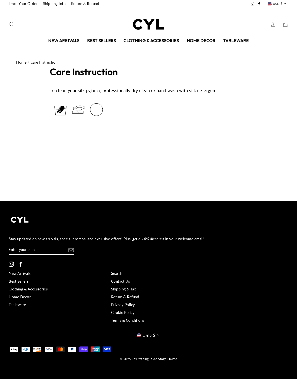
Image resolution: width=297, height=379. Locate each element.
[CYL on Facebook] (20, 264)
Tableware (236, 40)
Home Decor (201, 40)
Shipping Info (54, 3)
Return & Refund (85, 3)
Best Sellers (101, 40)
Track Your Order (23, 3)
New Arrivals (63, 40)
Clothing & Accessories (151, 40)
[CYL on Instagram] (11, 264)
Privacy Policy (123, 304)
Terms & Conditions (127, 320)
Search (116, 273)
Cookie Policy (123, 312)
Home (21, 62)
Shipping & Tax (123, 289)
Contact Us (120, 281)
